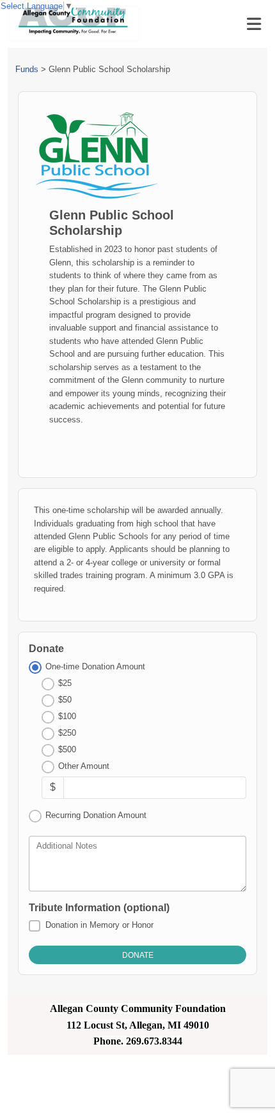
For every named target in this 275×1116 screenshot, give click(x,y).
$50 (65, 699)
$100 (67, 716)
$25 (65, 683)
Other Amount (83, 766)
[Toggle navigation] (254, 24)
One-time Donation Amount (95, 666)
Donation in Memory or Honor (99, 925)
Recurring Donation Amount (95, 815)
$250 (67, 733)
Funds (26, 69)
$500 (67, 749)
